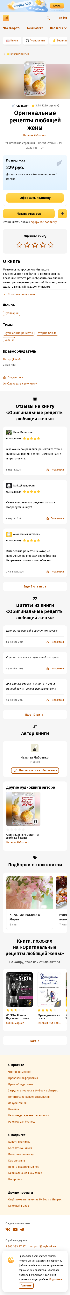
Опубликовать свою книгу (20, 383)
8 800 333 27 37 (15, 1246)
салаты (9, 339)
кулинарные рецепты (19, 333)
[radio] (19, 245)
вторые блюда (47, 333)
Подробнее (55, 1279)
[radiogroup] (35, 245)
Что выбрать (11, 28)
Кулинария (11, 313)
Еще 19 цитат (35, 714)
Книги (14, 40)
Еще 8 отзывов (35, 586)
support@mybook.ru (43, 1246)
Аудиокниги (37, 40)
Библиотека (35, 28)
